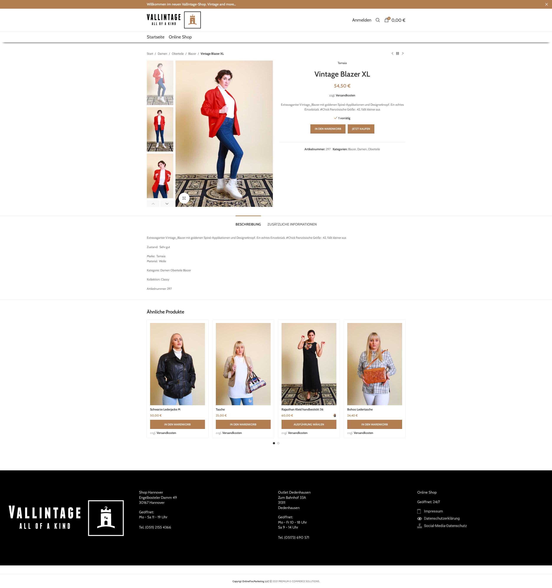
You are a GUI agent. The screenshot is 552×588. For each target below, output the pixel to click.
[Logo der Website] (174, 19)
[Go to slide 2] (278, 443)
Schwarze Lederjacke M (165, 409)
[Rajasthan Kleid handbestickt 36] (309, 364)
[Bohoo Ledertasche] (374, 364)
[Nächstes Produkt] (402, 53)
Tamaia (342, 63)
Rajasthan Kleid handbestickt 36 (302, 409)
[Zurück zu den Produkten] (397, 53)
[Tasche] (243, 364)
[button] (153, 203)
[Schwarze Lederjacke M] (177, 364)
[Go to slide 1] (274, 443)
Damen (162, 54)
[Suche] (377, 20)
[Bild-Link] (67, 518)
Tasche (220, 409)
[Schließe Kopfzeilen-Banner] (546, 4)
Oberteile (178, 54)
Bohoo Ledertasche (360, 409)
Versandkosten (345, 95)
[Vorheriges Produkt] (392, 53)
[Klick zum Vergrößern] (184, 198)
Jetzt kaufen (361, 128)
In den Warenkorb (328, 128)
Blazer (192, 54)
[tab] (248, 222)
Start (150, 54)
